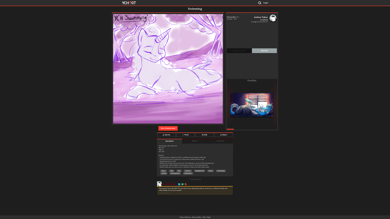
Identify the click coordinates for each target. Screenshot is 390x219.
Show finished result (168, 128)
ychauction (188, 173)
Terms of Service (185, 217)
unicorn (187, 171)
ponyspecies (175, 173)
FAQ (204, 217)
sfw (179, 171)
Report (224, 135)
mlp (171, 171)
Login (265, 3)
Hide (205, 135)
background (200, 171)
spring (164, 173)
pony (163, 171)
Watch (186, 135)
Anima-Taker (170, 184)
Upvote (167, 135)
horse (210, 171)
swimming (220, 171)
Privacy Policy (196, 217)
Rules (208, 217)
